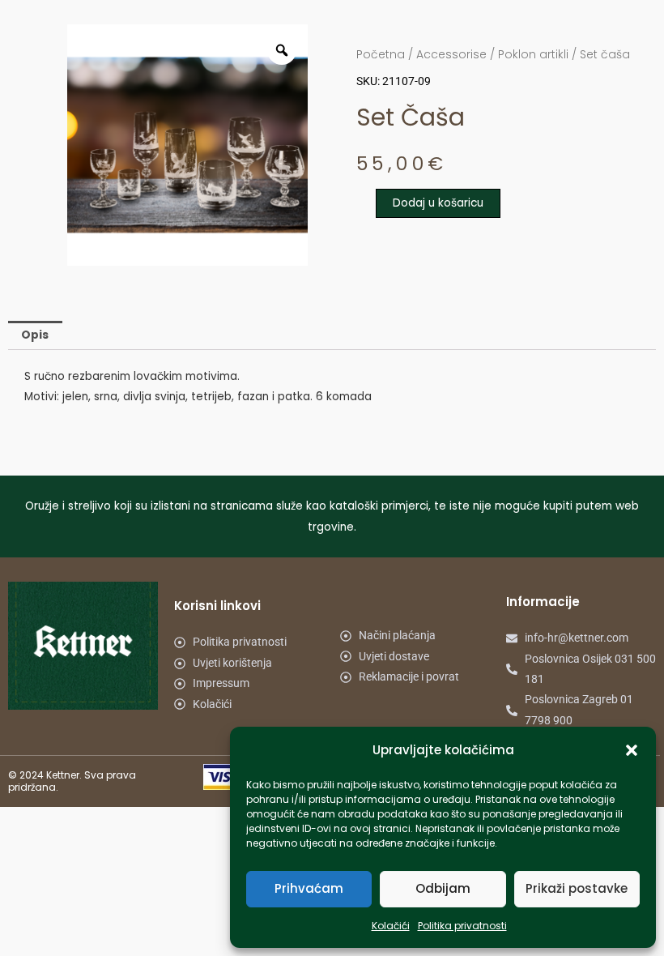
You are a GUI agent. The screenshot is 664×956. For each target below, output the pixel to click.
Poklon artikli (533, 54)
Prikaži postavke (577, 888)
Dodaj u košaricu (438, 203)
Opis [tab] (35, 335)
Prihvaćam (309, 888)
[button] (632, 750)
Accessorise (451, 54)
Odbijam (442, 888)
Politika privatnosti (462, 926)
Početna (380, 54)
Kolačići (391, 926)
